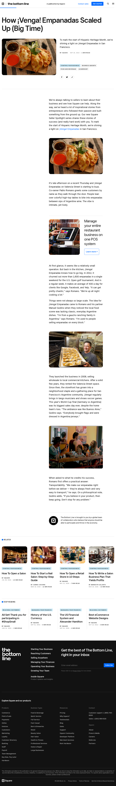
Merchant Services (67, 740)
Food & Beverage (37, 713)
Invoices (5, 726)
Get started (97, 4)
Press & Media (94, 733)
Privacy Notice (72, 781)
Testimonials (64, 720)
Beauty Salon (36, 733)
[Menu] (113, 4)
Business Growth (89, 65)
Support (63, 730)
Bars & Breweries (37, 726)
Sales (62, 726)
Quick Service (36, 716)
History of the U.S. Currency (41, 616)
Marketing (6, 733)
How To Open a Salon (14, 573)
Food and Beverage (68, 69)
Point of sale (6, 716)
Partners (92, 743)
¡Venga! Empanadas (69, 129)
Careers (92, 737)
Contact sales (83, 4)
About (91, 730)
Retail (33, 730)
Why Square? (65, 716)
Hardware (5, 760)
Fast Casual (35, 723)
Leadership (83, 69)
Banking (5, 743)
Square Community (67, 733)
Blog (61, 723)
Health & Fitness (37, 740)
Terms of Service (84, 781)
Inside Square (37, 676)
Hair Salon (35, 737)
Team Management (9, 754)
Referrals (92, 740)
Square (65, 53)
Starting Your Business (70, 65)
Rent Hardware (65, 743)
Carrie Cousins (39, 585)
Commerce (6, 713)
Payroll (4, 750)
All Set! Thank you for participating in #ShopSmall (14, 618)
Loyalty (4, 737)
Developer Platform (67, 737)
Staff (4, 747)
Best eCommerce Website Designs (99, 616)
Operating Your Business (42, 666)
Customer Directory (9, 740)
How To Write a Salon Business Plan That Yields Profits (101, 577)
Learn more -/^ (91, 252)
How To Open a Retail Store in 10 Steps (72, 575)
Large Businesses (37, 750)
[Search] (108, 4)
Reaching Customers (11, 610)
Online (4, 723)
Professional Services (39, 743)
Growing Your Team (40, 670)
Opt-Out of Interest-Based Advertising (103, 781)
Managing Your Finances (42, 610)
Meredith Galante (98, 585)
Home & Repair (36, 747)
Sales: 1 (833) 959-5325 (97, 719)
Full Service (35, 720)
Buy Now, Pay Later (9, 757)
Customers (6, 730)
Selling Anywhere (39, 658)
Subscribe (109, 665)
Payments (5, 720)
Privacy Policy (77, 671)
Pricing (62, 713)
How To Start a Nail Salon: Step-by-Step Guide (42, 577)
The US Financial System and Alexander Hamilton (71, 618)
